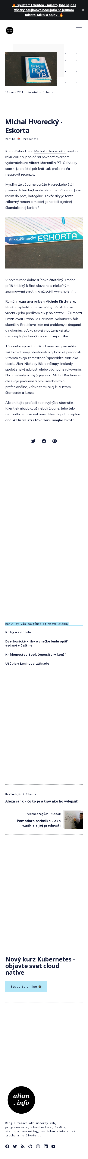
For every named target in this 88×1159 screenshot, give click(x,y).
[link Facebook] (7, 1147)
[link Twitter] (15, 1147)
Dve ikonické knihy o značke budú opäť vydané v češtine (36, 643)
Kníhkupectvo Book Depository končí (35, 654)
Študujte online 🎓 (26, 986)
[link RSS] (23, 1147)
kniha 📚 (14, 138)
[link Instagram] (38, 1147)
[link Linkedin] (46, 1147)
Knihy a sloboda (18, 632)
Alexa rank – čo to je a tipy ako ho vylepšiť (41, 801)
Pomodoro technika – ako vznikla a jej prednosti (39, 823)
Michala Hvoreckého (50, 151)
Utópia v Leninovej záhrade (27, 663)
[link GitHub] (31, 1147)
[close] (82, 10)
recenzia (32, 138)
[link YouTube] (54, 1147)
